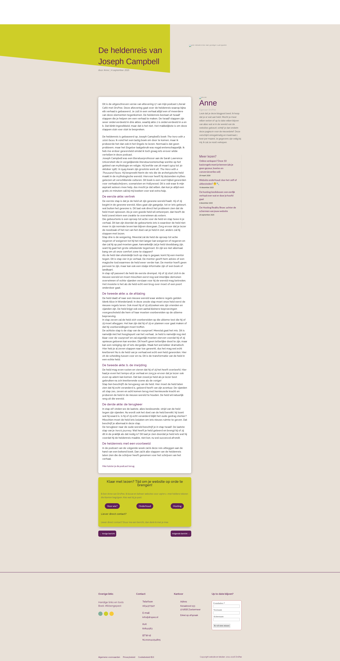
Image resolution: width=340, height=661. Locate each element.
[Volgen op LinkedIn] (100, 614)
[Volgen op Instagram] (106, 614)
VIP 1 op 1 (145, 21)
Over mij (114, 21)
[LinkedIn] (204, 148)
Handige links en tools (111, 602)
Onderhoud (184, 21)
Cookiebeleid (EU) (146, 657)
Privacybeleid (129, 657)
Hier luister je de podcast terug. (118, 466)
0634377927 (198, 9)
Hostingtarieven (164, 21)
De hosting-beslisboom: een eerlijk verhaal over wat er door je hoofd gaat (217, 195)
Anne (106, 70)
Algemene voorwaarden (109, 657)
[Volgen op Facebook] (111, 614)
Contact (217, 21)
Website (129, 21)
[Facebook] (200, 148)
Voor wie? (112, 506)
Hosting (177, 506)
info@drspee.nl (242, 9)
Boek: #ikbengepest (109, 605)
